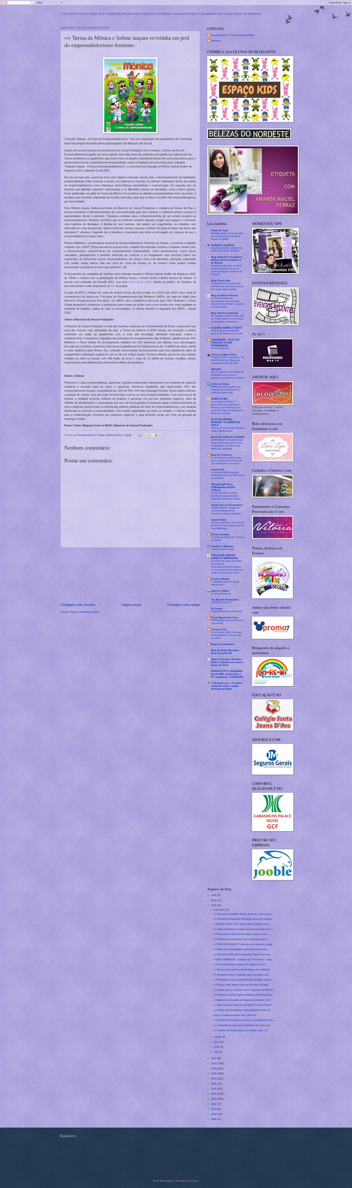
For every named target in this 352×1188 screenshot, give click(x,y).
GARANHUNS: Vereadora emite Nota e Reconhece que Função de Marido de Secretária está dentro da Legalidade (227, 444)
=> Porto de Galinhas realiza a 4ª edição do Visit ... (240, 964)
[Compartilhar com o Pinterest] (160, 435)
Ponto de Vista (219, 230)
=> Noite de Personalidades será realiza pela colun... (241, 949)
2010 (214, 1114)
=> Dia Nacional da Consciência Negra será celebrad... (242, 969)
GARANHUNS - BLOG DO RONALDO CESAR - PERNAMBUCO (225, 342)
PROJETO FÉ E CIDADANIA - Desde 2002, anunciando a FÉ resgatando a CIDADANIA (227, 674)
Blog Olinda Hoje (220, 280)
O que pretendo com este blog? (226, 611)
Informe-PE (217, 469)
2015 (214, 1088)
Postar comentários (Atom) (84, 612)
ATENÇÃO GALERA (221, 602)
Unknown (216, 40)
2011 (214, 1109)
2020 (214, 1063)
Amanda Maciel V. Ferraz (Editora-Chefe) (232, 35)
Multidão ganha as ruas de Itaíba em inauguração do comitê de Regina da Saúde (227, 236)
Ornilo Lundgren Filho (223, 354)
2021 (214, 1058)
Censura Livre (219, 629)
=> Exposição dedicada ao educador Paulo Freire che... (242, 954)
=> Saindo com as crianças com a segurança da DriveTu (243, 990)
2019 (214, 1068)
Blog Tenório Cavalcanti (224, 313)
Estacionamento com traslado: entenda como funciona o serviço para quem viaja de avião (227, 286)
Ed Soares (217, 608)
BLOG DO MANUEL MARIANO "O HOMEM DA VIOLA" (225, 422)
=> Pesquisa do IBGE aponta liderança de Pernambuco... (243, 994)
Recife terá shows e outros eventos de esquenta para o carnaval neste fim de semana (226, 496)
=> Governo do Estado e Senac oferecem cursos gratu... (243, 914)
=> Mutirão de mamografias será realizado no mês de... (242, 1010)
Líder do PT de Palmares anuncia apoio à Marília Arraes (227, 429)
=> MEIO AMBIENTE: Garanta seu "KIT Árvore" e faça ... (244, 959)
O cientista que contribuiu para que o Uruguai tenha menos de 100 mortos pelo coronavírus (226, 460)
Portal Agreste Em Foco (224, 617)
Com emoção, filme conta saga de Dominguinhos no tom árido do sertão (226, 635)
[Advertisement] (130, 575)
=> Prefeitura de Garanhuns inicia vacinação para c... (241, 939)
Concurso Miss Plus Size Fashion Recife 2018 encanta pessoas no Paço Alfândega (227, 525)
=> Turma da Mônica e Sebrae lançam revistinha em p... (243, 929)
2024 (214, 895)
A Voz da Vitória (220, 384)
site (113, 286)
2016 (214, 1083)
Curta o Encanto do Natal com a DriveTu (234, 1015)
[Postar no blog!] (149, 435)
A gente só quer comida (222, 549)
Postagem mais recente (77, 605)
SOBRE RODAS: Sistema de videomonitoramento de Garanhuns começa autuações (226, 511)
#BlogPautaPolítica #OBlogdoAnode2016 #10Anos (223, 487)
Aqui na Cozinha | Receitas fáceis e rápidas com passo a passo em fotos (227, 662)
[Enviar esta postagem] (139, 435)
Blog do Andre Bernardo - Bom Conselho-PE (225, 652)
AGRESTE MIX (219, 398)
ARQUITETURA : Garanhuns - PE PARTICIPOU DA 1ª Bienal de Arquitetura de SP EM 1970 (227, 360)
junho (217, 1046)
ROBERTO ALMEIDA (222, 245)
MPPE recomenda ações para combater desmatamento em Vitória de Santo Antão (226, 390)
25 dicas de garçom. (221, 593)
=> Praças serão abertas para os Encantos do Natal (240, 984)
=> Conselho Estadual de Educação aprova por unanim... (243, 919)
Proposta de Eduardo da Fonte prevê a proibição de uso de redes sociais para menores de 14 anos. (226, 270)
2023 (214, 900)
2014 (214, 1093)
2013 (214, 1099)
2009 (214, 1119)
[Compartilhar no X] (153, 435)
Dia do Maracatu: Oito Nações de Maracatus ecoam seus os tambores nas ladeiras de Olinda (227, 375)
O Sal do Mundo (220, 579)
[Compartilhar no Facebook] (156, 435)
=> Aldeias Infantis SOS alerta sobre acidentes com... (242, 924)
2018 (214, 1073)
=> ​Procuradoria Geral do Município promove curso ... (241, 934)
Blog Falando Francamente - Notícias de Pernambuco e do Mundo (227, 260)
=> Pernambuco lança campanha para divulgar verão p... (243, 979)
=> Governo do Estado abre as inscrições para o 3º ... (242, 1030)
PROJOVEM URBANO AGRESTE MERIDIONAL (224, 557)
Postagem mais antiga (183, 605)
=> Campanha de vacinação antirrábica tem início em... (242, 1025)
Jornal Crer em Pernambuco (227, 505)
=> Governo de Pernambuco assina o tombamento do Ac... (244, 1020)
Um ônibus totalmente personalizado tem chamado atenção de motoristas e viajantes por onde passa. (227, 302)
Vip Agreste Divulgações (225, 599)
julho (216, 1042)
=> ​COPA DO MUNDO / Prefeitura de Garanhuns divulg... (243, 944)
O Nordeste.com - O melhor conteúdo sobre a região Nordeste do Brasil (226, 686)
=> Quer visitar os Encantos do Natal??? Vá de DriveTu (242, 1005)
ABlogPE (216, 369)
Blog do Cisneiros (221, 454)
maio (217, 1052)
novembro (219, 909)
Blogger (194, 1180)
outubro (218, 1036)
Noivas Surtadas (220, 534)
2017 (214, 1078)
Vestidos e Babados (222, 546)
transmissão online (140, 282)
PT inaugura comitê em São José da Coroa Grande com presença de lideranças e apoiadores (227, 319)
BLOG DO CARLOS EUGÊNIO (227, 437)
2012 (214, 1104)
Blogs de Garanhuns (222, 644)
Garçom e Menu (220, 590)
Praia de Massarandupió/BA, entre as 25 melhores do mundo (227, 332)
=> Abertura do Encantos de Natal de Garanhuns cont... (242, 1000)
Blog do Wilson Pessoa (224, 295)
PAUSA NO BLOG (220, 348)
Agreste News (218, 519)
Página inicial (131, 605)
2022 (214, 905)
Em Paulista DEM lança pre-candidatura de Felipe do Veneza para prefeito (227, 475)
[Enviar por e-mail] (146, 435)
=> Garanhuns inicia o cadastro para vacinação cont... (242, 974)
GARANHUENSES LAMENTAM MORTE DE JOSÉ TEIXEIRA (226, 249)
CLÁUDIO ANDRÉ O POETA (226, 327)
